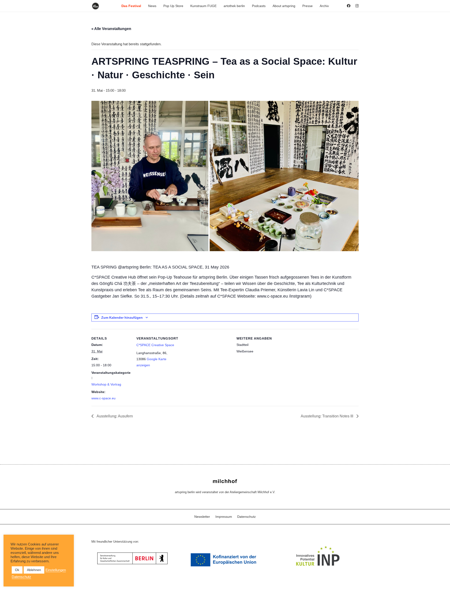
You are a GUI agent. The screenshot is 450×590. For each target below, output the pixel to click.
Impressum (223, 516)
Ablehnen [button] (34, 570)
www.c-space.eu (103, 398)
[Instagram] (357, 6)
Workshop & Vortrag (106, 384)
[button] (143, 6)
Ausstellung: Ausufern (114, 416)
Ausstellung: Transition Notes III (327, 416)
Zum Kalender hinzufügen (122, 317)
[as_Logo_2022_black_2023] (95, 6)
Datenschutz (246, 516)
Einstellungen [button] (55, 570)
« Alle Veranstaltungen (111, 29)
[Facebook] (348, 6)
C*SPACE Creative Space (155, 345)
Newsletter (202, 516)
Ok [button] (17, 570)
